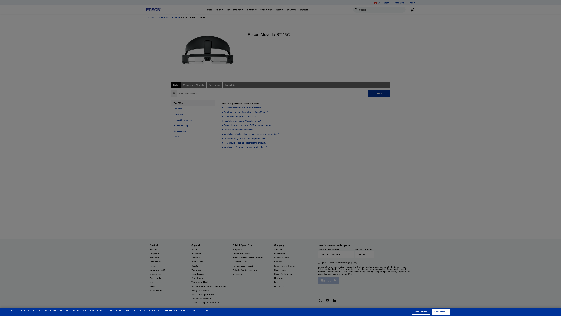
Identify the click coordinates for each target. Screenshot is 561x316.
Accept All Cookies (441, 312)
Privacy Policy (171, 310)
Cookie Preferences (421, 312)
